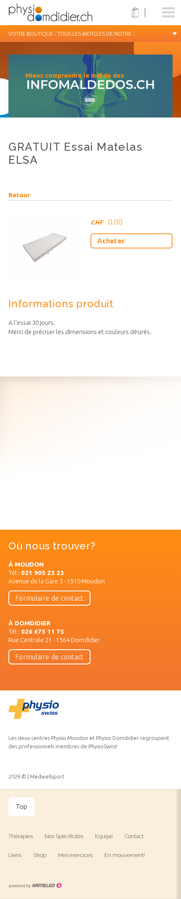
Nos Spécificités (64, 836)
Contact (134, 836)
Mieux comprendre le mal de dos (74, 75)
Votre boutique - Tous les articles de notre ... (72, 34)
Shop (39, 855)
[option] (90, 90)
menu (168, 12)
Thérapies (20, 836)
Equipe (104, 836)
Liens (14, 855)
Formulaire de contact (49, 598)
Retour (19, 195)
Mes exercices (75, 855)
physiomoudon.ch (61, 12)
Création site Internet (34, 886)
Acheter (111, 241)
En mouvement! (124, 855)
